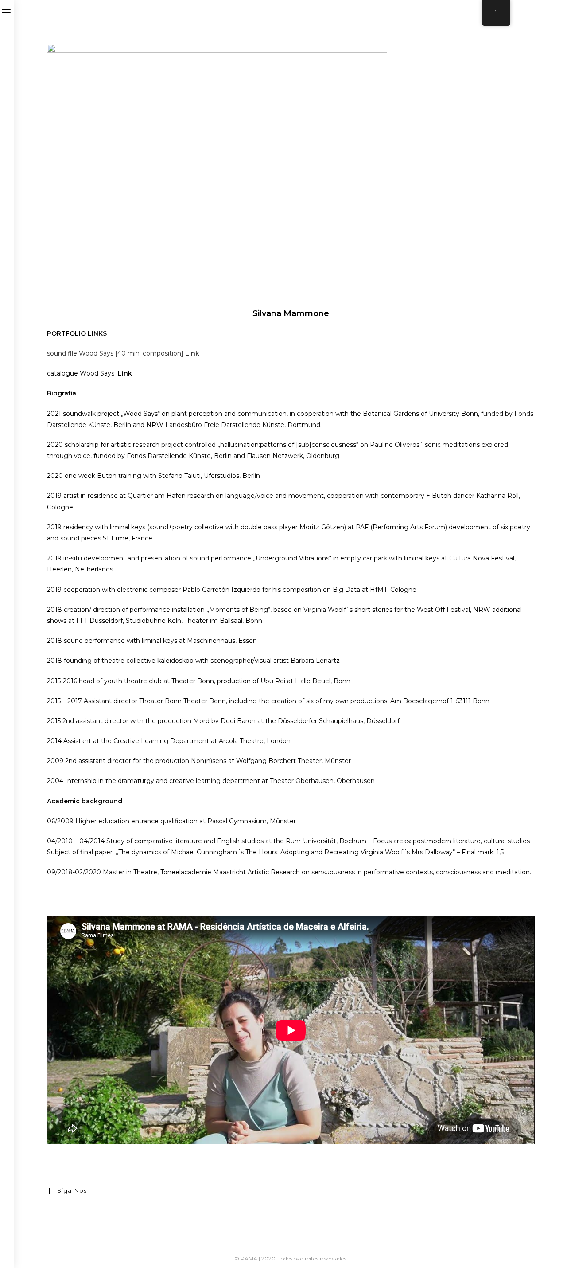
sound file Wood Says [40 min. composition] (116, 353)
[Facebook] (51, 1208)
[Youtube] (51, 1230)
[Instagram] (51, 1219)
